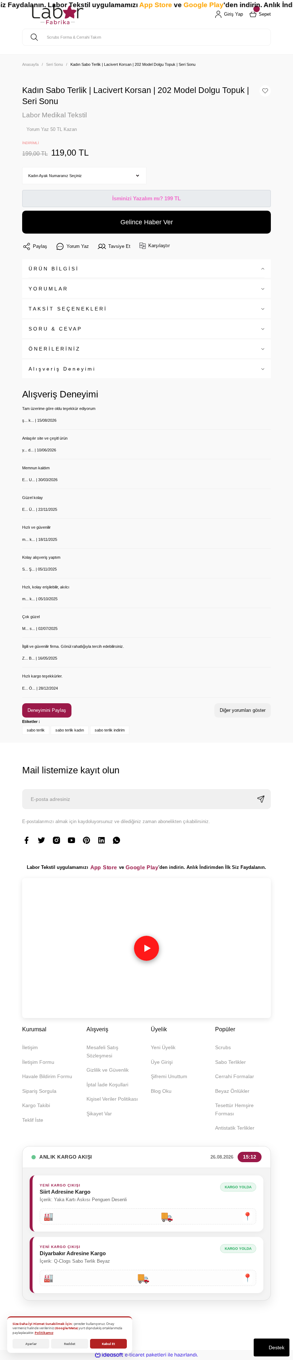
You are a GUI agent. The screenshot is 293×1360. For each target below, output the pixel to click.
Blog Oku (161, 1091)
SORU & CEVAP (55, 329)
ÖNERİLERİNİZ (55, 349)
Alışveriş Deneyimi (62, 369)
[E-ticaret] (146, 1355)
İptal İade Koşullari (107, 1084)
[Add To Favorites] (265, 91)
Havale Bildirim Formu (47, 1076)
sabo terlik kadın (69, 730)
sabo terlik (36, 730)
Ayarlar (31, 1343)
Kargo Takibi (36, 1105)
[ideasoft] (109, 1355)
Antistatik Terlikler (234, 1128)
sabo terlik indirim (110, 730)
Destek (276, 1347)
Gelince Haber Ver (146, 222)
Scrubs (223, 1047)
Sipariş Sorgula (39, 1091)
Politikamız (44, 1332)
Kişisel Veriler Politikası (112, 1099)
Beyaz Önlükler (232, 1091)
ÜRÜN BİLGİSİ (54, 268)
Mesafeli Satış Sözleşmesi (102, 1051)
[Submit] (261, 799)
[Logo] (57, 14)
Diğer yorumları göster (242, 710)
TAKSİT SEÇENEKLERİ (68, 309)
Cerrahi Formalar (234, 1076)
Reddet (69, 1343)
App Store (104, 867)
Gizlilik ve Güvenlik (107, 1070)
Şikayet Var (99, 1113)
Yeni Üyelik (163, 1047)
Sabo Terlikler (230, 1062)
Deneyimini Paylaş (47, 710)
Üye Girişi (162, 1062)
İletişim (30, 1047)
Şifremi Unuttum (169, 1076)
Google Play (142, 867)
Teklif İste (32, 1120)
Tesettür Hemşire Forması (234, 1109)
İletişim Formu (38, 1062)
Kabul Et (108, 1343)
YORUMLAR (48, 289)
